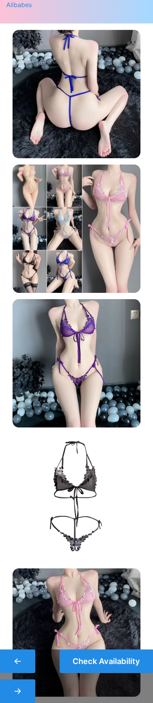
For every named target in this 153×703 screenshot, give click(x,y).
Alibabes (19, 5)
